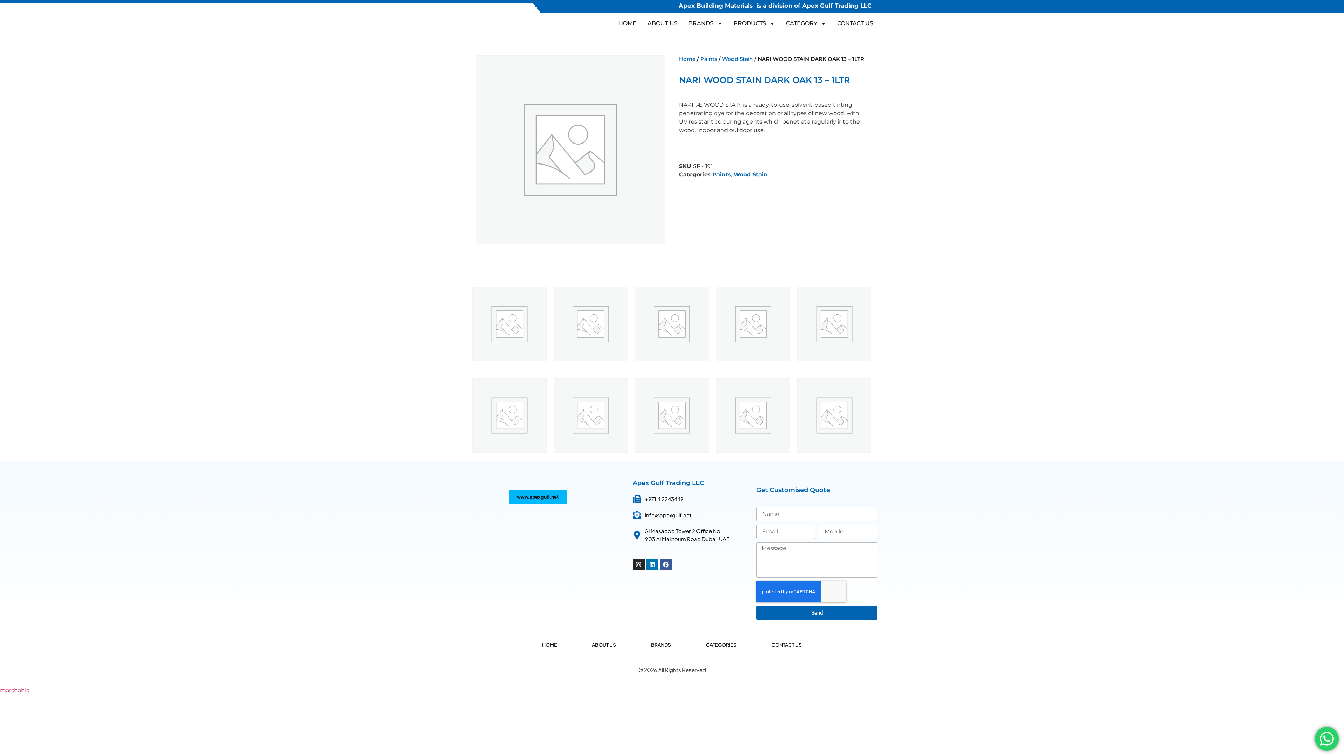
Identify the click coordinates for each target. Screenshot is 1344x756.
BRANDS (701, 23)
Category (801, 23)
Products (750, 23)
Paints (708, 59)
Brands (661, 645)
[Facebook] (666, 564)
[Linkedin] (652, 564)
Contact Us (855, 23)
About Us (663, 23)
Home (627, 23)
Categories (721, 645)
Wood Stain (737, 59)
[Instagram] (639, 564)
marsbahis (14, 690)
